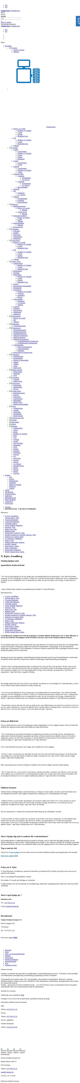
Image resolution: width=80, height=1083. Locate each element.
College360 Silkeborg (12, 522)
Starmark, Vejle (10, 527)
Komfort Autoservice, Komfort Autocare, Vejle (20, 535)
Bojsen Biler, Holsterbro (13, 550)
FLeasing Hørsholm (11, 520)
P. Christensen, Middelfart (13, 539)
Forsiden (8, 507)
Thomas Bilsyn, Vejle (12, 518)
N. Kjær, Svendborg (11, 516)
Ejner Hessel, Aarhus (12, 546)
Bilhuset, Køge (10, 531)
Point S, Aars (9, 540)
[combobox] (10, 18)
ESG (6, 963)
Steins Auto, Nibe (11, 529)
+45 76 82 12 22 (9, 903)
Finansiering (9, 958)
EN (6, 7)
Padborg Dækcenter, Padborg (14, 542)
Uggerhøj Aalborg (11, 523)
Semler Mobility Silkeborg (13, 525)
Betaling (8, 956)
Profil (7, 952)
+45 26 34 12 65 (11, 1027)
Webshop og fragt (11, 965)
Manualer (8, 950)
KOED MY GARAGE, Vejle (15, 533)
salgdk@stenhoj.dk (12, 906)
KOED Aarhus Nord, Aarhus (14, 552)
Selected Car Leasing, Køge (14, 537)
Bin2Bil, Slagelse (10, 544)
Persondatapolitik (10, 961)
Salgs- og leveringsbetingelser (15, 954)
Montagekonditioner (11, 959)
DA (6, 5)
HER (22, 995)
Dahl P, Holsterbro (11, 548)
